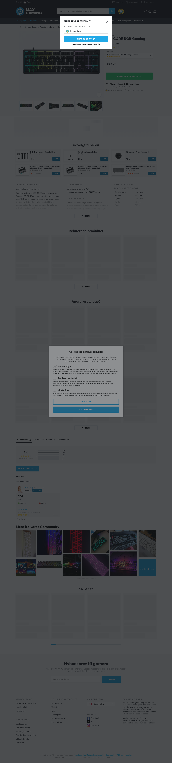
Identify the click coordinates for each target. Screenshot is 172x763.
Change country (86, 39)
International (75, 31)
